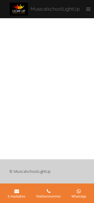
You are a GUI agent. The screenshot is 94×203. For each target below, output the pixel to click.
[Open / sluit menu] (88, 9)
